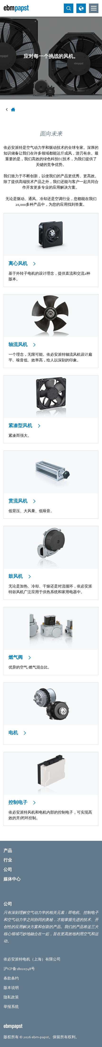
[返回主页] (16, 8)
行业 (8, 860)
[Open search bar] (68, 8)
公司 (8, 869)
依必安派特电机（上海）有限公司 (32, 959)
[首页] (13, 109)
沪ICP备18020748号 (19, 969)
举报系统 (11, 1007)
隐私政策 (11, 997)
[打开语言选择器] (81, 8)
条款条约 (11, 978)
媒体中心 (12, 879)
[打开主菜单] (93, 8)
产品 (8, 850)
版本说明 (11, 988)
